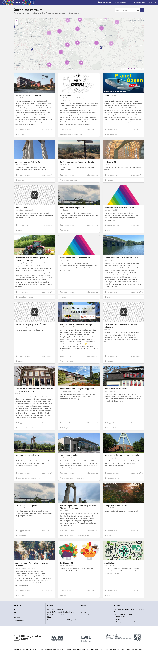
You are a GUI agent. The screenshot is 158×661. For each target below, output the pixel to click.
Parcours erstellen (139, 2)
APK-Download (86, 615)
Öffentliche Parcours (122, 2)
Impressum (118, 619)
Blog (15, 609)
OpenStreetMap (132, 69)
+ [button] (16, 20)
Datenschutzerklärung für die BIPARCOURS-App (124, 615)
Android (83, 612)
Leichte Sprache (105, 2)
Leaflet (123, 69)
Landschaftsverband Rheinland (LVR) (60, 612)
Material (17, 618)
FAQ (15, 612)
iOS (82, 609)
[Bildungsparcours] (18, 2)
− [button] (16, 23)
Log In (151, 2)
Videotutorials (19, 620)
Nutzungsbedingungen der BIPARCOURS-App (129, 610)
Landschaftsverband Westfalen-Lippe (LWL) (60, 616)
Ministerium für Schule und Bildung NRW (61, 620)
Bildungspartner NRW (55, 609)
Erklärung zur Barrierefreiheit (124, 622)
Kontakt (16, 615)
